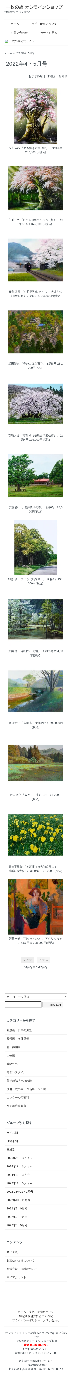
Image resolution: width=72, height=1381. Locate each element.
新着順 (63, 76)
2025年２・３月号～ (20, 1166)
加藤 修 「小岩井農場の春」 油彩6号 (32, 507)
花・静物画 (14, 1047)
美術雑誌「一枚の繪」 (21, 1080)
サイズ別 (12, 1132)
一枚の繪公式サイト (21, 41)
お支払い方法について (21, 1260)
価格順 (51, 76)
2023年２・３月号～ (20, 1183)
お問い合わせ (19, 32)
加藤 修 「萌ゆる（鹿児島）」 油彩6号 (32, 579)
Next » (44, 960)
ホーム (15, 23)
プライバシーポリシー (26, 1320)
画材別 (11, 1149)
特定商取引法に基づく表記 (36, 1316)
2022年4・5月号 (25, 53)
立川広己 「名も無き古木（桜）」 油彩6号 (35, 148)
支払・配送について (44, 23)
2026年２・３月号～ (20, 1158)
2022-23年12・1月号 (20, 1191)
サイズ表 (12, 1252)
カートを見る (48, 32)
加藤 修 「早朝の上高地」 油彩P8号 (30, 651)
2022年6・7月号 (17, 1216)
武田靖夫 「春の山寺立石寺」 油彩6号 (32, 363)
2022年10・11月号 (18, 1200)
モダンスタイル (16, 1072)
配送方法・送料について (22, 1268)
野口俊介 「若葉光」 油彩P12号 (29, 723)
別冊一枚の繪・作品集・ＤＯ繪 (26, 1089)
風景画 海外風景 (18, 1038)
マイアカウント (16, 1277)
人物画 (11, 1055)
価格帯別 (12, 1141)
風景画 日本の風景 (19, 1030)
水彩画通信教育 (16, 1106)
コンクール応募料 (18, 1097)
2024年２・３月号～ (20, 1174)
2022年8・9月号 (17, 1208)
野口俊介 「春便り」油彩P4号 (29, 794)
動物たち (12, 1063)
